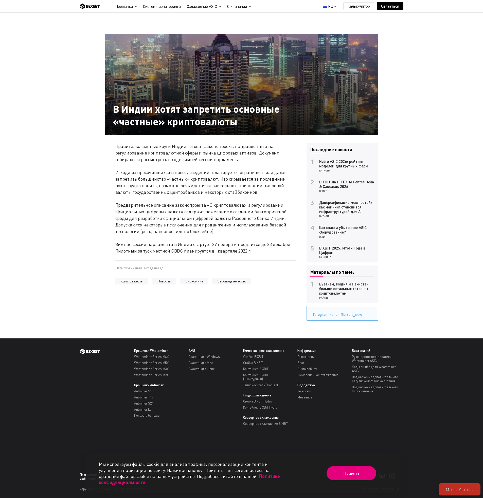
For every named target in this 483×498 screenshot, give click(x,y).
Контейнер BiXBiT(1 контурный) (256, 377)
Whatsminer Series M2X (151, 375)
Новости (164, 281)
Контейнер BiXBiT (256, 369)
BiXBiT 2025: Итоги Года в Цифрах (342, 250)
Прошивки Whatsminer (151, 351)
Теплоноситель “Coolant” (261, 385)
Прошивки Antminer (149, 385)
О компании (237, 6)
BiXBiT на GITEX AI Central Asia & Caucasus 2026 (346, 184)
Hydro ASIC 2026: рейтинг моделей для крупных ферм (343, 163)
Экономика (194, 281)
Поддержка (306, 385)
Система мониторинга (162, 6)
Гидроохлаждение (257, 395)
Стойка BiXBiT (253, 363)
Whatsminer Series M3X (151, 369)
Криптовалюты (132, 281)
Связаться (390, 6)
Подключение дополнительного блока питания (375, 389)
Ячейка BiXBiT (253, 357)
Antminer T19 (143, 397)
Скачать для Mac (201, 363)
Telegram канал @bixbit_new (337, 314)
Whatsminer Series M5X (151, 363)
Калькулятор (359, 6)
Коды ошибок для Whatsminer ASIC (374, 369)
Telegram (304, 391)
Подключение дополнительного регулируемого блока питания (375, 379)
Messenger (305, 397)
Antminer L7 (143, 409)
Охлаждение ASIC (202, 6)
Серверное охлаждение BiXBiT (265, 424)
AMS (192, 351)
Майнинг (325, 257)
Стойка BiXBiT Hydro (257, 401)
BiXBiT (323, 191)
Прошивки (124, 6)
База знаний (361, 351)
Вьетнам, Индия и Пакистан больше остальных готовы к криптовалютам (343, 288)
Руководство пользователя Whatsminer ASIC (371, 359)
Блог (300, 363)
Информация (306, 351)
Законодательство (231, 281)
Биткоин (325, 170)
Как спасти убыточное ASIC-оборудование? (343, 229)
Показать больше (146, 415)
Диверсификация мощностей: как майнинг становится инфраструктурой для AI (345, 207)
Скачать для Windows (204, 357)
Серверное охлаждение (261, 417)
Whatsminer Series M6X (151, 357)
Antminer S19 (144, 391)
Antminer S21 (144, 403)
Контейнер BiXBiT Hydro (260, 407)
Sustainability (307, 369)
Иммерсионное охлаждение (263, 351)
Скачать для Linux (202, 369)
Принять (351, 473)
